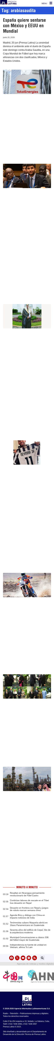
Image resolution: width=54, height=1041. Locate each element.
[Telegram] (29, 958)
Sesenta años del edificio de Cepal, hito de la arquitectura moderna (30, 931)
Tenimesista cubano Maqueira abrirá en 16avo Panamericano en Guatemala (29, 923)
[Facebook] (11, 958)
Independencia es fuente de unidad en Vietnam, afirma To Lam (28, 946)
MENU (44, 3)
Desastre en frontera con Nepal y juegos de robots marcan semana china (29, 909)
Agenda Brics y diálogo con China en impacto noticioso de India (27, 916)
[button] (42, 957)
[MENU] (50, 3)
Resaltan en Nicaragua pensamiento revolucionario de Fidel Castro (27, 894)
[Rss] (34, 958)
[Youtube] (23, 958)
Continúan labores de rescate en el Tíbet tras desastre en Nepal (29, 901)
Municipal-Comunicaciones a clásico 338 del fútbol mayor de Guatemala (29, 938)
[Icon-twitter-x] (17, 958)
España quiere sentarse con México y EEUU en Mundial (24, 25)
